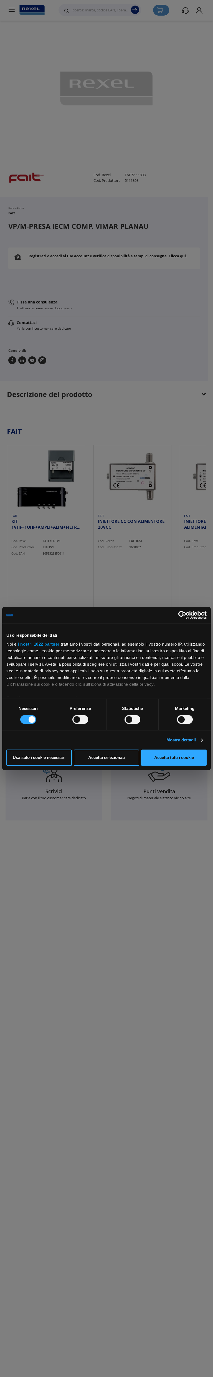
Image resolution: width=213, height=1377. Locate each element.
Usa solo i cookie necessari (39, 757)
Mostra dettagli (181, 739)
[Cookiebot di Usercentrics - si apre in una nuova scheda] (182, 615)
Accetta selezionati (106, 757)
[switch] (80, 719)
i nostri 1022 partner (39, 644)
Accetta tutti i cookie (174, 757)
